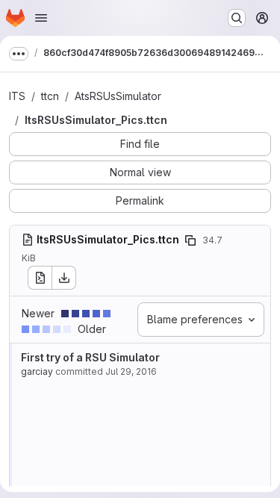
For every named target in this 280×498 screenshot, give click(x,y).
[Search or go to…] (237, 18)
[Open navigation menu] (41, 18)
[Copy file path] (190, 240)
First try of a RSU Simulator (90, 357)
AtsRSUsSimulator (118, 96)
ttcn (50, 96)
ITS (17, 96)
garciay (37, 371)
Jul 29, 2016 (131, 371)
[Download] (64, 278)
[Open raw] (40, 278)
